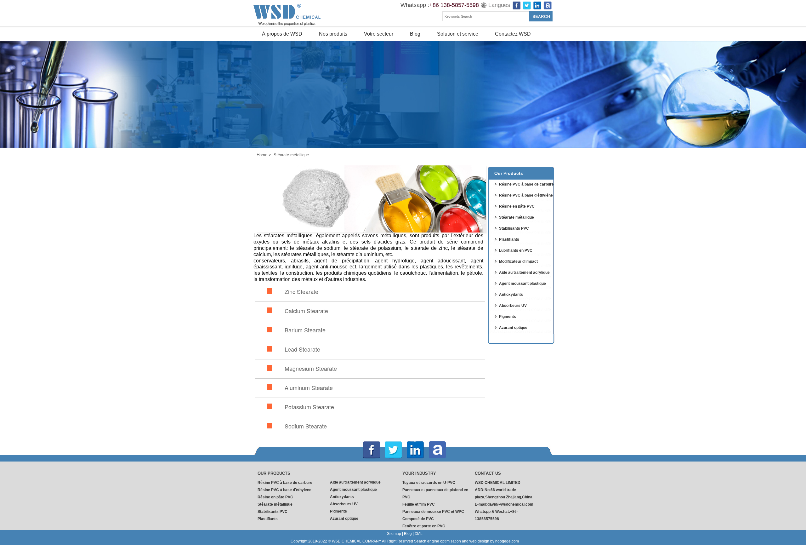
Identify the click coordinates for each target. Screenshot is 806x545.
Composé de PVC (418, 519)
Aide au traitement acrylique (524, 272)
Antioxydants (511, 294)
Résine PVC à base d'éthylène (526, 195)
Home (262, 154)
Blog (415, 34)
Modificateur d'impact (518, 261)
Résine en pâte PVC (517, 206)
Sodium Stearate (306, 426)
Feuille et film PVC (418, 504)
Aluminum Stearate (309, 387)
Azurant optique (513, 327)
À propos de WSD (282, 34)
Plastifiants (509, 239)
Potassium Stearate (309, 407)
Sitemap (394, 533)
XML (419, 533)
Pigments (507, 316)
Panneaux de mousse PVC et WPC (433, 511)
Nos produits (333, 34)
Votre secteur (378, 34)
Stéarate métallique (516, 217)
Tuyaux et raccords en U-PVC (428, 482)
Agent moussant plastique (522, 283)
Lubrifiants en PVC (515, 250)
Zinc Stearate (301, 291)
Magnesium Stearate (311, 368)
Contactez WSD (513, 34)
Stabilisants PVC (514, 228)
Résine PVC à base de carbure (526, 184)
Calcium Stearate (306, 311)
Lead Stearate (302, 349)
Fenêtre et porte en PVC (423, 526)
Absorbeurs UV (513, 305)
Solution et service (457, 34)
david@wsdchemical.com (510, 504)
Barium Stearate (305, 330)
